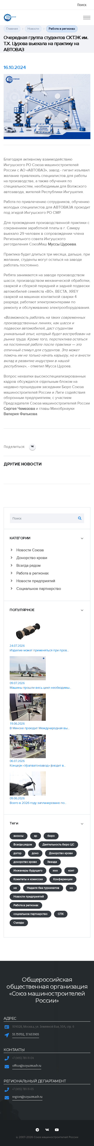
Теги (14, 823)
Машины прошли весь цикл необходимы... (40, 688)
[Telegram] (37, 1130)
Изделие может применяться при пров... (39, 650)
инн (55, 870)
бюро (51, 836)
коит (71, 870)
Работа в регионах (32, 573)
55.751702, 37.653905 (25, 1034)
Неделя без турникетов (43, 888)
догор (17, 853)
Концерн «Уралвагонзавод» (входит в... (38, 765)
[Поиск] (79, 518)
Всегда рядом (27, 565)
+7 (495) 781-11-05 (23, 1089)
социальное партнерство (30, 914)
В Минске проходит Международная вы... (39, 728)
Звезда (52, 862)
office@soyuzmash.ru (26, 1065)
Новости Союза (29, 550)
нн (71, 888)
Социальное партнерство (38, 588)
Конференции (63, 879)
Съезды (18, 922)
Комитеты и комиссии (28, 879)
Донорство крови (31, 557)
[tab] (47, 538)
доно (35, 853)
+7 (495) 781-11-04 (23, 1058)
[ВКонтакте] (32, 447)
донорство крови (25, 862)
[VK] (47, 1130)
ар (35, 836)
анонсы (18, 836)
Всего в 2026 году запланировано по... (38, 803)
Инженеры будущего (27, 870)
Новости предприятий (35, 581)
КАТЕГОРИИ (20, 538)
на (15, 888)
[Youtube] (57, 1130)
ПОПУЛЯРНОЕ (22, 610)
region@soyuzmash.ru (27, 1097)
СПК (61, 914)
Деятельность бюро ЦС (58, 844)
